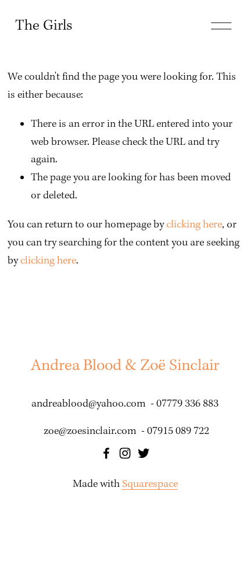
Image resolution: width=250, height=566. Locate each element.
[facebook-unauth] (106, 453)
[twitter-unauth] (143, 453)
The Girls (43, 26)
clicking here (194, 225)
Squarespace (150, 484)
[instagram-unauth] (125, 453)
